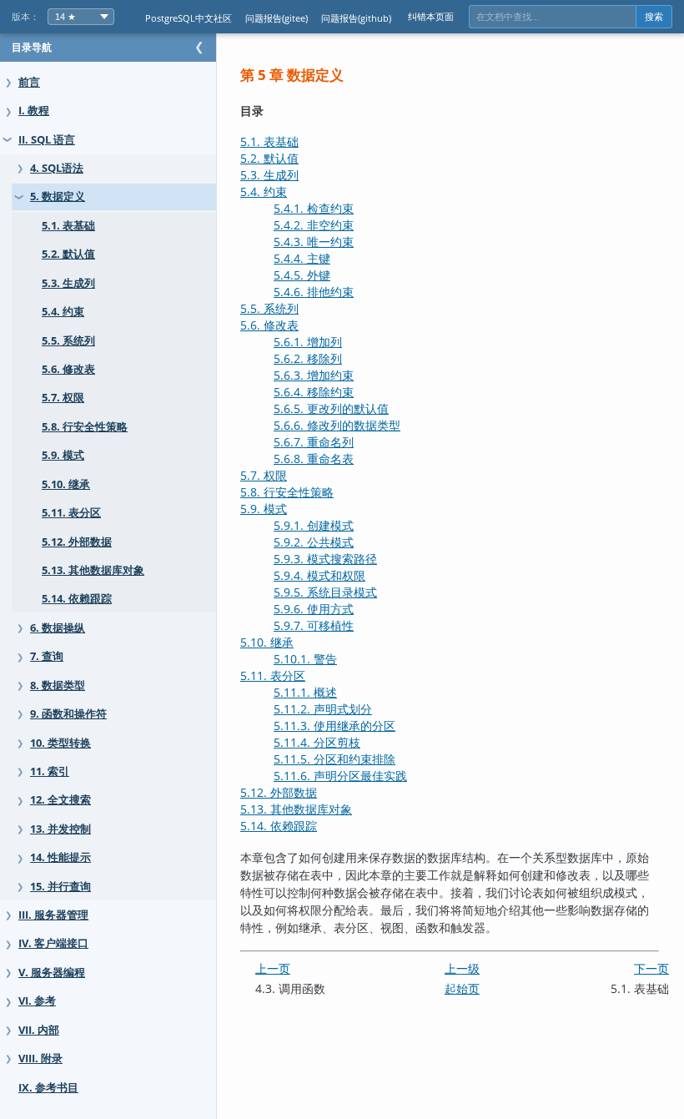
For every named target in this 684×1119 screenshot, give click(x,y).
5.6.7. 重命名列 (314, 442)
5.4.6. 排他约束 (314, 292)
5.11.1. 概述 (305, 692)
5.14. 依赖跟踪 (77, 599)
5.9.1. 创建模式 (314, 525)
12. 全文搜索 (60, 800)
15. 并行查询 (60, 887)
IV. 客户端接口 (53, 943)
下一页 (651, 968)
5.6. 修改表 (68, 369)
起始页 (462, 988)
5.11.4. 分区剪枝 (317, 742)
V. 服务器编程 (51, 972)
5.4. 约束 (63, 312)
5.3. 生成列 (68, 283)
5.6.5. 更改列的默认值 (331, 408)
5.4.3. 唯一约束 (314, 242)
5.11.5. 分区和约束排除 (334, 759)
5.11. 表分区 (71, 513)
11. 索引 (49, 771)
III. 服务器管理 (53, 915)
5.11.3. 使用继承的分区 (334, 725)
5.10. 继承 (66, 484)
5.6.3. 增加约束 (314, 375)
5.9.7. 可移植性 (314, 625)
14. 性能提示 (60, 857)
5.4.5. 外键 (302, 275)
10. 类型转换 (60, 743)
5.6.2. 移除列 (308, 358)
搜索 (654, 17)
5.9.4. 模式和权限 (319, 575)
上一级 (462, 968)
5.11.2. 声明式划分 (323, 709)
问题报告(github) (356, 18)
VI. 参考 (37, 1001)
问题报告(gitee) (276, 18)
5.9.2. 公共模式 (314, 542)
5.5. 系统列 (68, 341)
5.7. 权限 (63, 398)
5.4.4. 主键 (302, 258)
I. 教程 (33, 110)
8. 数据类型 (57, 685)
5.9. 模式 (63, 455)
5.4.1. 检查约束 (314, 208)
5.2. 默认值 (68, 254)
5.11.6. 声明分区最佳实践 (340, 776)
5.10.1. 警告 (305, 659)
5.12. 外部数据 (77, 542)
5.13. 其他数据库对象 (93, 570)
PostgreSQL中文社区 (188, 18)
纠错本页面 (431, 16)
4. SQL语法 (56, 168)
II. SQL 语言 (46, 140)
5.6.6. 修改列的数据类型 (337, 425)
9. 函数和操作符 (68, 714)
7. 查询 (46, 656)
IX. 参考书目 (48, 1088)
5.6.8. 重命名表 (314, 458)
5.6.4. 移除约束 (314, 392)
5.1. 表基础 (68, 226)
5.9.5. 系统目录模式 (325, 592)
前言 (29, 82)
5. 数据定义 (57, 196)
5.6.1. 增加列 (308, 342)
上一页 (272, 968)
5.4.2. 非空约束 (314, 225)
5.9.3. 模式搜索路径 (325, 559)
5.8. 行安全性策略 (85, 427)
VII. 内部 (38, 1030)
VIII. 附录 (40, 1058)
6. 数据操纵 (57, 628)
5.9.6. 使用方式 (314, 609)
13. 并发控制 (60, 829)
